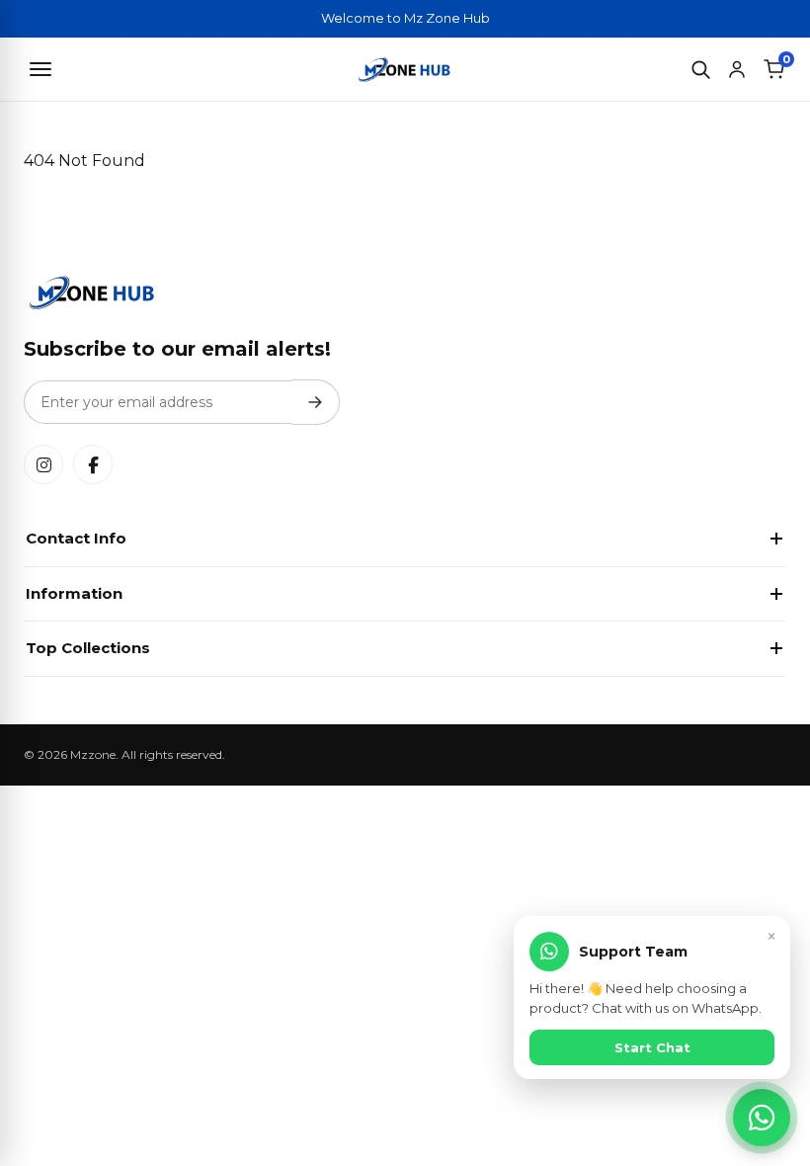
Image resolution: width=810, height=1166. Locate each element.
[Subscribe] (315, 402)
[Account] (737, 69)
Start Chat (652, 1047)
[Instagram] (43, 464)
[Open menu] (40, 69)
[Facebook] (93, 464)
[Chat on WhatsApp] (761, 1117)
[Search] (700, 69)
